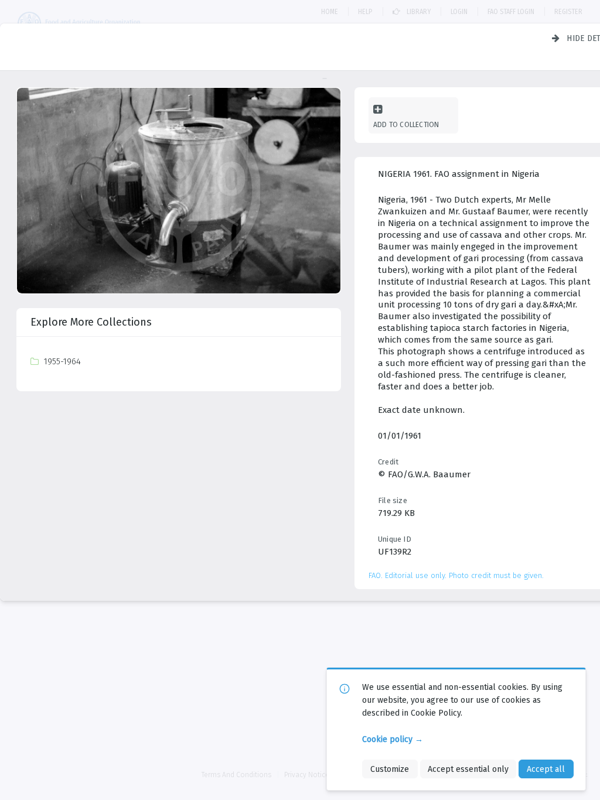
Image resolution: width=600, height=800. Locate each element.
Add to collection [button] (406, 124)
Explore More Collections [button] (91, 322)
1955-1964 (62, 361)
